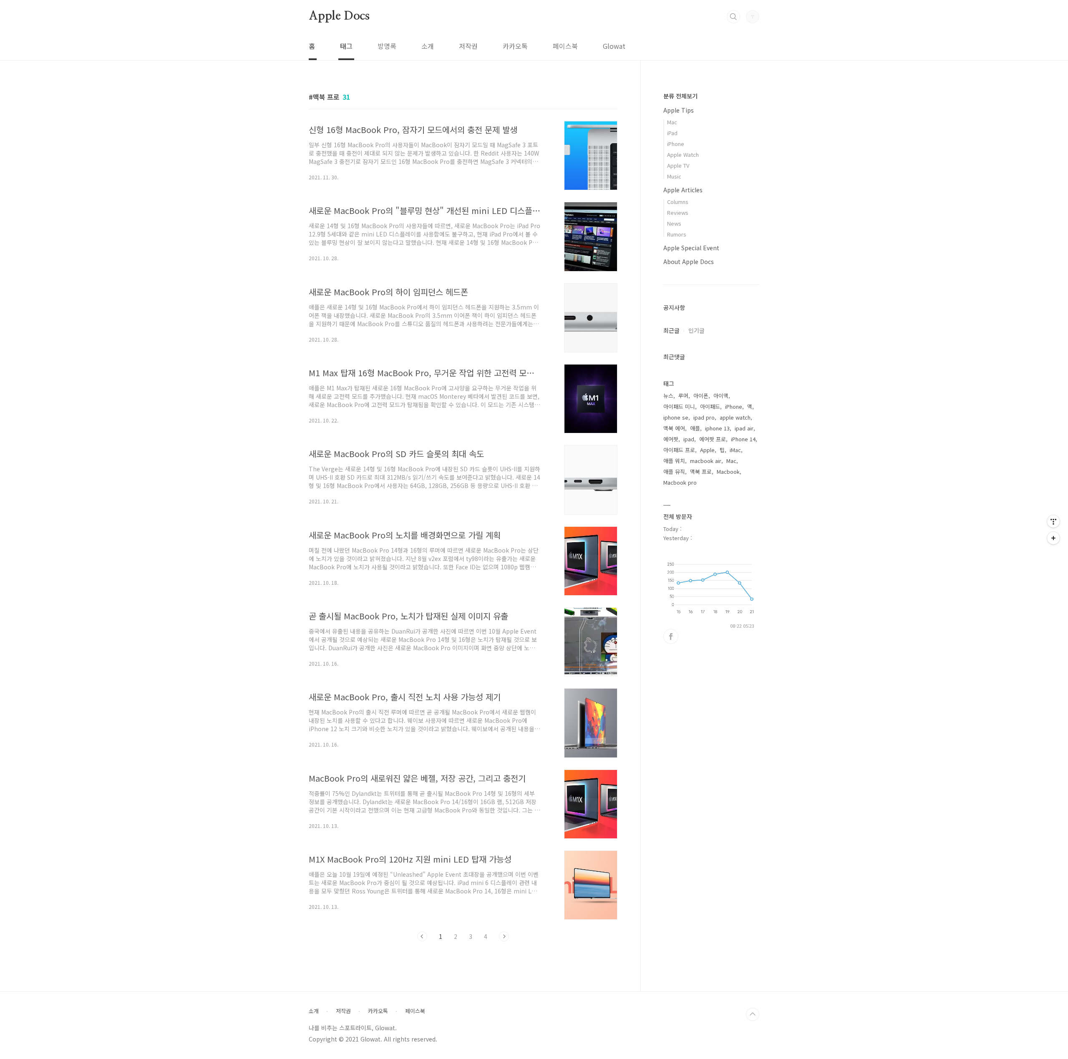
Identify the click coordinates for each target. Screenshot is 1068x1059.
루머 (683, 396)
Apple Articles (683, 190)
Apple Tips (678, 110)
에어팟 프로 (712, 439)
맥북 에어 (674, 428)
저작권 (468, 46)
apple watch (735, 417)
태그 (346, 46)
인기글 (696, 330)
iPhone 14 (743, 439)
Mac (672, 122)
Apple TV (678, 165)
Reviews (677, 212)
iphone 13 (717, 428)
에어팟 (670, 439)
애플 (695, 428)
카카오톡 (515, 46)
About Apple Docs (688, 261)
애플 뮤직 (674, 471)
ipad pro (704, 417)
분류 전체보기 (680, 96)
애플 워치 (674, 461)
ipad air (744, 428)
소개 (427, 46)
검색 (733, 16)
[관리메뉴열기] (1053, 521)
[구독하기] (1053, 538)
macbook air (705, 461)
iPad (672, 133)
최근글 (671, 330)
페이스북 (565, 46)
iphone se (675, 417)
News (674, 223)
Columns (677, 202)
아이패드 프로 (679, 450)
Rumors (676, 234)
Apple (707, 450)
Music (674, 176)
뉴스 (668, 396)
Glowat (614, 46)
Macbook (728, 471)
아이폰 (700, 396)
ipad (688, 439)
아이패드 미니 (679, 406)
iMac (735, 450)
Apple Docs (339, 16)
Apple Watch (683, 154)
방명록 (387, 46)
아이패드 (710, 406)
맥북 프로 (701, 471)
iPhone (675, 144)
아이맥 (720, 396)
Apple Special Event (691, 248)
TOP (752, 1014)
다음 (504, 936)
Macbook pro (680, 482)
